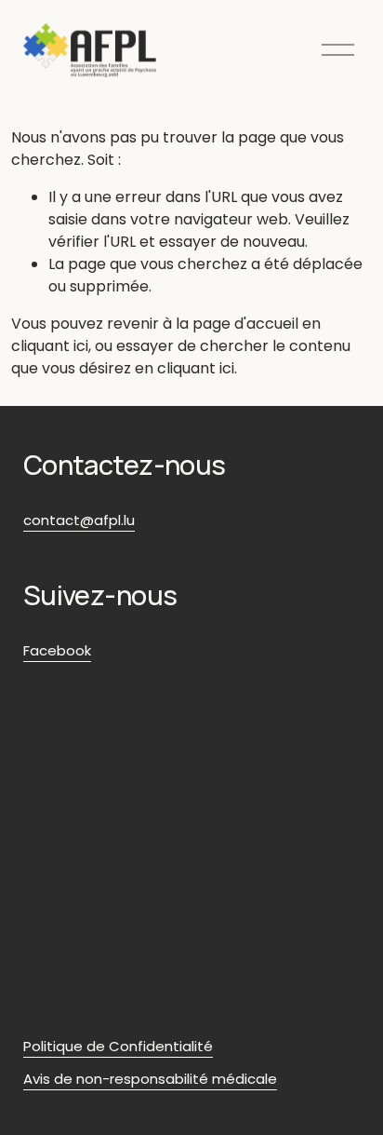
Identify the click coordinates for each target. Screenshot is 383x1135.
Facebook (57, 650)
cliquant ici (49, 346)
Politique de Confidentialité (118, 1046)
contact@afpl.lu (79, 520)
